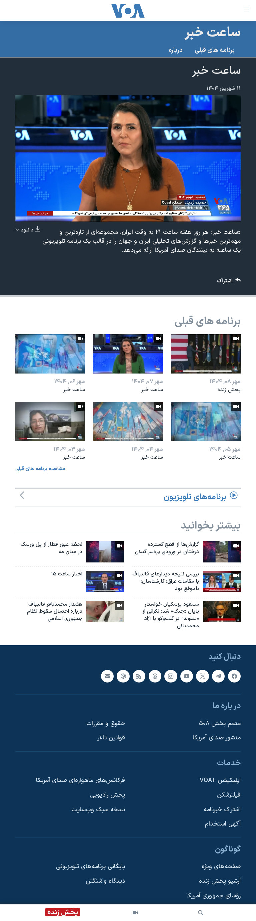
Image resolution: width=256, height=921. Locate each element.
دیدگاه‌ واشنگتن (105, 881)
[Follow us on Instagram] (170, 676)
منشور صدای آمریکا (217, 737)
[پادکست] (123, 676)
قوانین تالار (111, 737)
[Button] (229, 282)
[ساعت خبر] (128, 354)
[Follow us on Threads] (155, 676)
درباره (176, 50)
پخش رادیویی (107, 795)
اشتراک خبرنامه (222, 809)
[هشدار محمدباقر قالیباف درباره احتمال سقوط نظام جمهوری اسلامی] (105, 611)
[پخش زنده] (206, 354)
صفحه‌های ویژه (221, 866)
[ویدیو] (135, 912)
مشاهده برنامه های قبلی (40, 468)
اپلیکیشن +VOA (220, 780)
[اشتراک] (107, 676)
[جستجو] (201, 912)
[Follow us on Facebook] (234, 676)
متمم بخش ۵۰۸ (220, 723)
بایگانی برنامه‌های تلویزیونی (90, 866)
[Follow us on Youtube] (186, 676)
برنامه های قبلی (215, 50)
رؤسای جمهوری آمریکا (213, 895)
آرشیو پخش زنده (220, 881)
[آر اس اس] (139, 676)
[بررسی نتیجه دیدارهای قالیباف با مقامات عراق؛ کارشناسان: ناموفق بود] (222, 581)
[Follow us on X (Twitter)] (202, 676)
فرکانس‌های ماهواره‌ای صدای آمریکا (80, 780)
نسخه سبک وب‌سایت (98, 809)
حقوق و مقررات (105, 723)
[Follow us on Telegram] (218, 676)
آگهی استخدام (223, 824)
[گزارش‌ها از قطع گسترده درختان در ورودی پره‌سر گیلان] (222, 551)
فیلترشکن (229, 795)
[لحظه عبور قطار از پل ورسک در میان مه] (105, 551)
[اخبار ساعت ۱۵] (105, 581)
